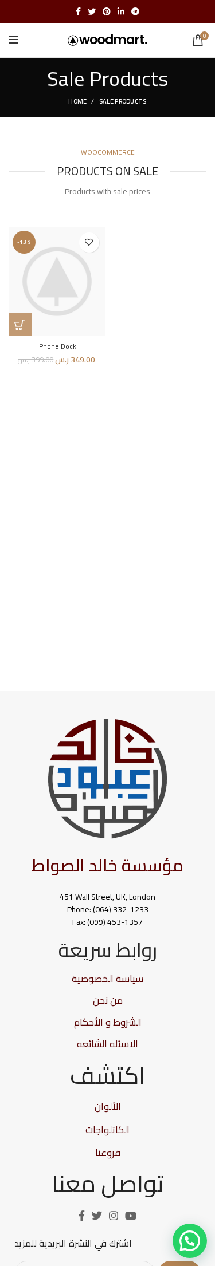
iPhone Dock (56, 346)
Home (77, 101)
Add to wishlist (89, 242)
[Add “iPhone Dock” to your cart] (20, 324)
